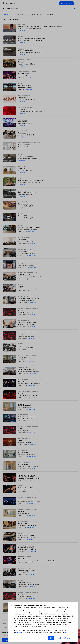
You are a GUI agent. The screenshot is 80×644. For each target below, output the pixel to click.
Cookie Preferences (64, 638)
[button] (75, 606)
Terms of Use (20, 632)
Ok (51, 638)
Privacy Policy (68, 632)
